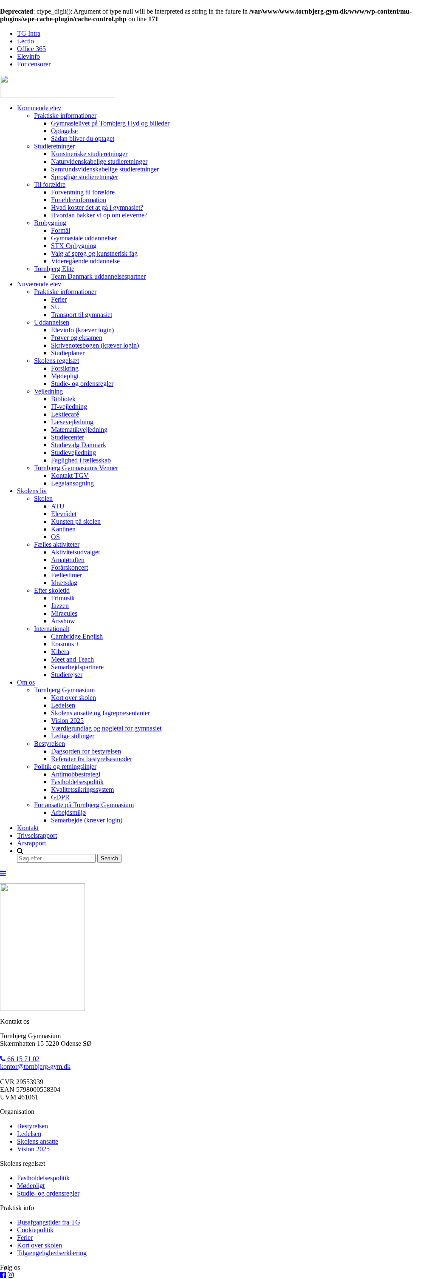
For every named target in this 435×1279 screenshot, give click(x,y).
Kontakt (28, 827)
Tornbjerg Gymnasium (64, 690)
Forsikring (65, 368)
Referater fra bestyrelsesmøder (91, 758)
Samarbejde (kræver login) (86, 820)
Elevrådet (63, 513)
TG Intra (28, 33)
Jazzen (60, 605)
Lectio (25, 41)
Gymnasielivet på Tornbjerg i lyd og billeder (110, 123)
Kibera (60, 651)
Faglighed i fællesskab (81, 460)
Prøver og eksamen (76, 337)
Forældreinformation (78, 199)
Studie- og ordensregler (82, 383)
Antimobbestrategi (75, 774)
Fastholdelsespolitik (77, 781)
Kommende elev (39, 107)
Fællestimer (66, 575)
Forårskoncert (69, 567)
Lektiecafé (65, 414)
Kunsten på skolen (76, 521)
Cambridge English (77, 636)
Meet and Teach (72, 659)
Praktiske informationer (65, 115)
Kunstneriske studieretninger (89, 153)
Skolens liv (32, 490)
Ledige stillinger (72, 735)
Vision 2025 (67, 720)
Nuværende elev (39, 284)
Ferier (59, 299)
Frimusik (63, 598)
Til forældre (49, 184)
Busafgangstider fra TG (48, 1222)
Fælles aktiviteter (56, 544)
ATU (58, 506)
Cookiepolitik (35, 1229)
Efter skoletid (52, 590)
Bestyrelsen (49, 743)
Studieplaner (68, 353)
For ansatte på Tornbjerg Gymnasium (84, 804)
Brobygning (50, 222)
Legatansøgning (72, 483)
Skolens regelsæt (56, 360)
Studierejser (66, 674)
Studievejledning (73, 452)
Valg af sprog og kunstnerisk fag (94, 253)
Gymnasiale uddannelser (84, 238)
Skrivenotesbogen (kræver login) (95, 345)
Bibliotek (63, 399)
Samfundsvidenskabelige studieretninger (105, 169)
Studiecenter (67, 437)
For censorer (34, 64)
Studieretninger (54, 146)
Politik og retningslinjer (65, 766)
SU (55, 307)
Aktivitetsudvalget (75, 552)
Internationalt (51, 628)
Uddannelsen (51, 322)
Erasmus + (65, 644)
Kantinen (63, 529)
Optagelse (64, 130)
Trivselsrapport (37, 835)
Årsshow (63, 621)
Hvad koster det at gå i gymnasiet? (97, 207)
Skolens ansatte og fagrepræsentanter (100, 713)
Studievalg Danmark (78, 444)
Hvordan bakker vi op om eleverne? (99, 215)
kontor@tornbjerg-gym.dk (35, 1066)
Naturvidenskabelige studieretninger (99, 161)
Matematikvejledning (79, 429)
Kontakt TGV (70, 475)
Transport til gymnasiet (81, 314)
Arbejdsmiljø (68, 812)
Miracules (64, 613)
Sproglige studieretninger (84, 176)
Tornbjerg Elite (54, 268)
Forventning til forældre (83, 192)
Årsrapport (31, 843)
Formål (60, 230)
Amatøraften (68, 559)
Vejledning (48, 391)
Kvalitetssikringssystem (82, 789)
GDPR (60, 797)
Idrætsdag (64, 582)
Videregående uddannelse (85, 261)
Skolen (43, 498)
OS (55, 536)
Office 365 (31, 48)
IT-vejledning (69, 406)
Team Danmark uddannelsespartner (98, 276)
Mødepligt (65, 376)
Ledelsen (63, 705)
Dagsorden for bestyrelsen (86, 751)
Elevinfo (28, 56)
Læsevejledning (72, 421)
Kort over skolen (73, 697)
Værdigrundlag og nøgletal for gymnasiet (106, 728)
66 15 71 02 (23, 1058)
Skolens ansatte (37, 1141)
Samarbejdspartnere (77, 667)
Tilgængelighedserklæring (52, 1252)
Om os (26, 682)
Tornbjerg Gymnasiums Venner (76, 467)
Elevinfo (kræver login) (82, 330)
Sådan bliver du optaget (82, 138)
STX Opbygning (73, 245)
